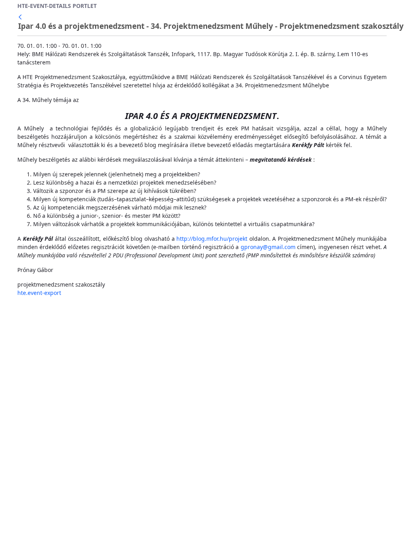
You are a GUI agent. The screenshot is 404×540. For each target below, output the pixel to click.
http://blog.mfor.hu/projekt (211, 238)
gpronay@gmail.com (268, 247)
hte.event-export (39, 292)
